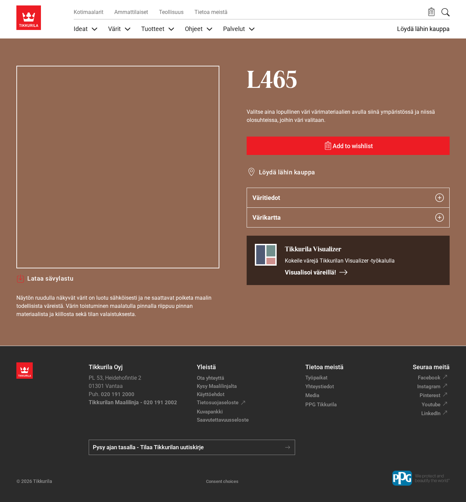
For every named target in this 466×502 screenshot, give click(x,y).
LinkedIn (430, 413)
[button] (431, 12)
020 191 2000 (117, 394)
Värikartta (266, 217)
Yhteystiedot (319, 386)
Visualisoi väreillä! (310, 272)
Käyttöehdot (210, 394)
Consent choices (222, 481)
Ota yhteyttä (210, 378)
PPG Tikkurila (321, 405)
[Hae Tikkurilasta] (445, 12)
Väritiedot (266, 197)
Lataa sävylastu (50, 278)
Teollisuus (171, 12)
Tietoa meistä (211, 12)
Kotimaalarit (88, 12)
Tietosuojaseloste (217, 402)
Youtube (431, 405)
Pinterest (430, 395)
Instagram (428, 386)
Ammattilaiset (131, 12)
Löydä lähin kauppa (423, 29)
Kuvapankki (210, 412)
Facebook (429, 378)
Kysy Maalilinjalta (217, 386)
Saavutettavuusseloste (223, 420)
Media (312, 395)
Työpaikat (316, 378)
